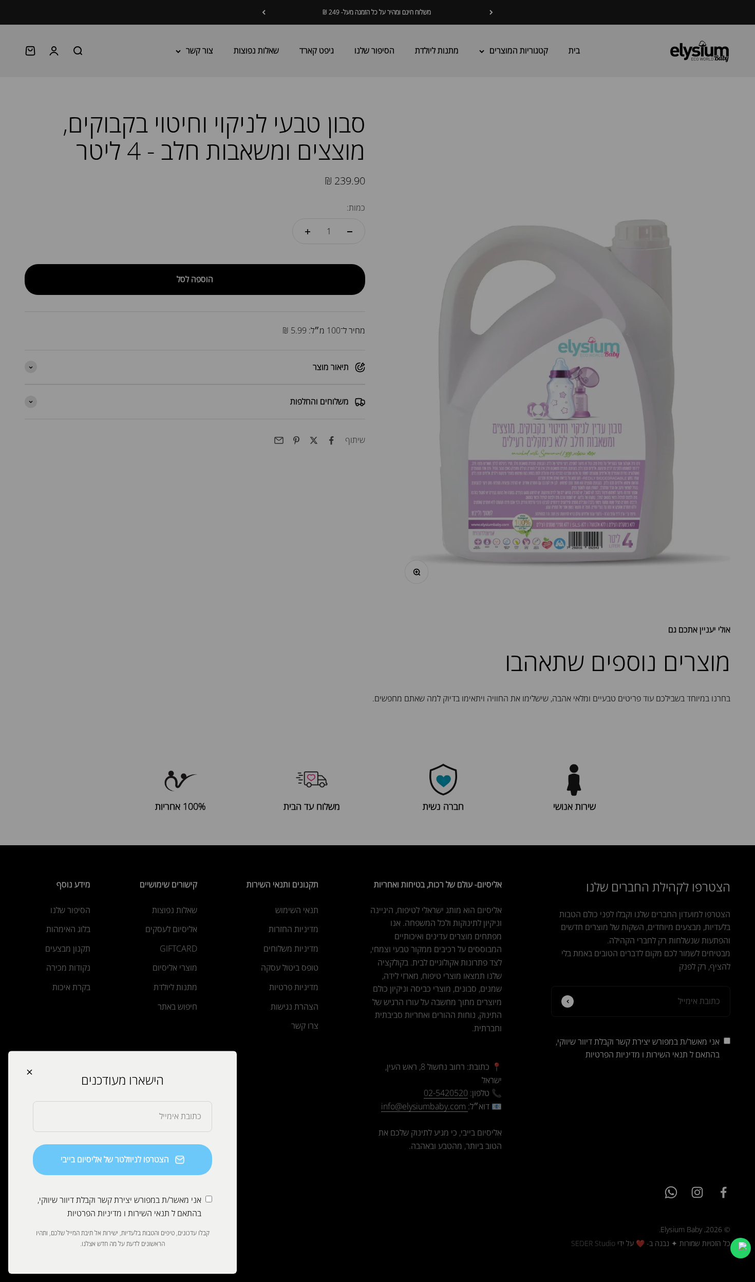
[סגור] (29, 1072)
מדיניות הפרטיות (94, 1213)
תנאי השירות (148, 1213)
